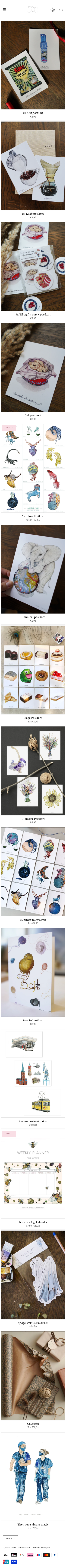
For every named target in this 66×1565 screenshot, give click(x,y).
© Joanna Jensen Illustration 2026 (16, 1547)
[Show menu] (5, 9)
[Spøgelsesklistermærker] (33, 1275)
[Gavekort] (33, 1375)
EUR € (9, 1539)
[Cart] (61, 9)
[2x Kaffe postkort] (33, 166)
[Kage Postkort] (33, 670)
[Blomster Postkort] (33, 770)
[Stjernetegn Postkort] (33, 871)
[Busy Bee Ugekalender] (33, 1174)
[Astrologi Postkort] (33, 468)
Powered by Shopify (41, 1547)
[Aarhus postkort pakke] (33, 1073)
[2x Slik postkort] (33, 65)
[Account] (53, 9)
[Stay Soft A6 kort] (33, 972)
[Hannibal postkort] (33, 569)
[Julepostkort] (33, 367)
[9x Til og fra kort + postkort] (33, 266)
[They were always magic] (33, 1476)
